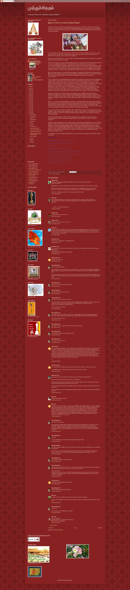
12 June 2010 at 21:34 (56, 416)
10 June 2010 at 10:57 (56, 392)
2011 (30, 111)
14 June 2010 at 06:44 (56, 483)
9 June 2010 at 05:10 (55, 216)
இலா (52, 404)
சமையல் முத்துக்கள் (32, 171)
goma (52, 516)
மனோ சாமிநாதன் (54, 265)
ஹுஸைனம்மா (54, 375)
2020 (30, 95)
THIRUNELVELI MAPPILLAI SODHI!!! (39, 63)
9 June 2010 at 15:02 (55, 342)
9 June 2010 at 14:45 (55, 286)
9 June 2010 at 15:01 (55, 334)
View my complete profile (38, 79)
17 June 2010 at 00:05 (56, 502)
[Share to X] (73, 172)
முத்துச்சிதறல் (41, 8)
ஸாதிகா (52, 227)
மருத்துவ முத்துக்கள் (33, 177)
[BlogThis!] (71, 172)
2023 (30, 89)
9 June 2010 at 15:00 (55, 327)
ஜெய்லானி (53, 180)
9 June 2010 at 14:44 (55, 278)
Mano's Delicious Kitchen (34, 61)
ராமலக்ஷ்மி (53, 212)
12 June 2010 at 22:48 (56, 431)
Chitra (52, 197)
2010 (30, 112)
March (31, 142)
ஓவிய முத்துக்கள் (32, 165)
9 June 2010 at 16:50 (55, 361)
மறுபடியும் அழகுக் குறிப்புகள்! (35, 129)
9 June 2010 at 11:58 (55, 261)
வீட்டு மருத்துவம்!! (33, 136)
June (31, 124)
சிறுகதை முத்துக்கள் (33, 174)
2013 (30, 107)
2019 (30, 96)
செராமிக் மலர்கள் (33, 126)
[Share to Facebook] (74, 172)
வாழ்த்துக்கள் (31, 182)
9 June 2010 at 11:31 (55, 253)
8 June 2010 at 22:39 (55, 193)
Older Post (100, 527)
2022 (30, 91)
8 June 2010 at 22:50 (55, 208)
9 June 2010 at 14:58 (55, 320)
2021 (30, 93)
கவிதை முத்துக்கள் (32, 166)
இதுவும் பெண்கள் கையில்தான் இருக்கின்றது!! (64, 23)
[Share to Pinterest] (76, 172)
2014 (30, 105)
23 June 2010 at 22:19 (56, 522)
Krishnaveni (54, 480)
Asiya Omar (54, 246)
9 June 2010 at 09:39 (55, 235)
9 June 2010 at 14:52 (55, 308)
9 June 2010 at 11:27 (55, 242)
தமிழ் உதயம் (53, 220)
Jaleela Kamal (54, 365)
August (31, 121)
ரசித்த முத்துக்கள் (32, 180)
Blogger (70, 580)
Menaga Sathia (54, 257)
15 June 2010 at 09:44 (56, 491)
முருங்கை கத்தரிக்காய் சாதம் (35, 131)
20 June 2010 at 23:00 (56, 512)
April (31, 140)
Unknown (53, 346)
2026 (30, 86)
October (32, 117)
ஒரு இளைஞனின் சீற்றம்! (34, 128)
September (32, 119)
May (31, 138)
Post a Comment (53, 525)
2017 (30, 100)
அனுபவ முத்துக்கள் (32, 163)
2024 (30, 88)
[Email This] (70, 172)
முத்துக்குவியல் (31, 179)
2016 (30, 102)
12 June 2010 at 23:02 (56, 476)
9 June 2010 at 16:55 (55, 371)
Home (75, 527)
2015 (30, 104)
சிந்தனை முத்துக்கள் (56, 173)
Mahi (52, 495)
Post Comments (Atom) (58, 529)
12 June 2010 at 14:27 (56, 400)
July (31, 123)
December (32, 114)
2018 (30, 98)
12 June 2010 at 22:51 (56, 441)
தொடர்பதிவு (31, 176)
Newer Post (50, 527)
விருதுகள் (31, 183)
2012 (30, 109)
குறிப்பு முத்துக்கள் (32, 168)
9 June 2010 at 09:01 (55, 223)
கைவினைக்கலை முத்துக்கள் (34, 169)
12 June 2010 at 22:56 (56, 453)
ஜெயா (52, 396)
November (32, 116)
